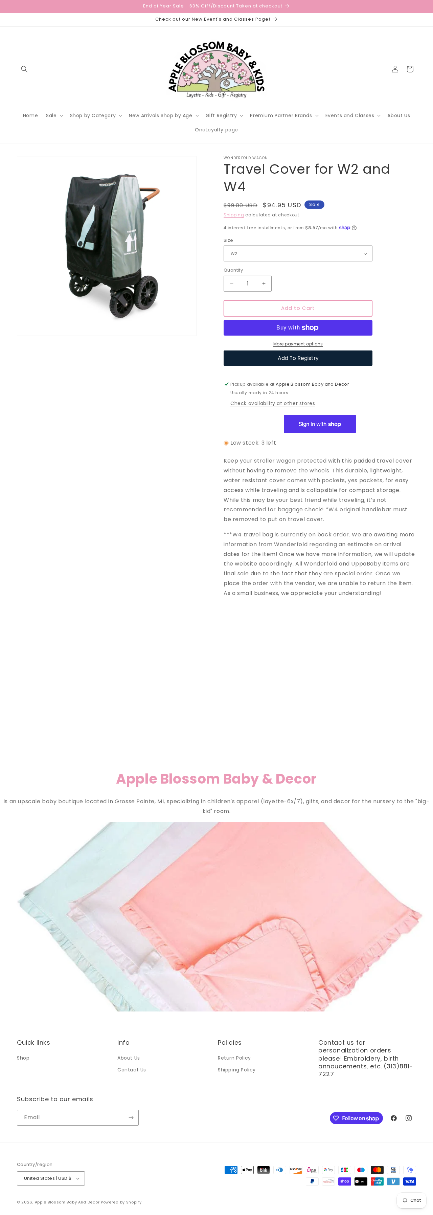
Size (228, 240)
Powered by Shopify (121, 1202)
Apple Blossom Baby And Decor (67, 1202)
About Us (128, 1057)
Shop (23, 1057)
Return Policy (234, 1057)
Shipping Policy (237, 1069)
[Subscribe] (130, 1118)
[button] (24, 69)
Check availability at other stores (272, 403)
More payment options (298, 344)
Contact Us (131, 1069)
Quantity (233, 270)
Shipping (234, 215)
